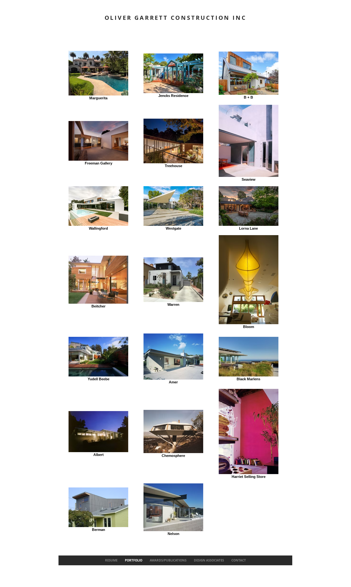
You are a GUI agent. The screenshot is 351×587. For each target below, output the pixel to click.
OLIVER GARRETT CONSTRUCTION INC (175, 18)
